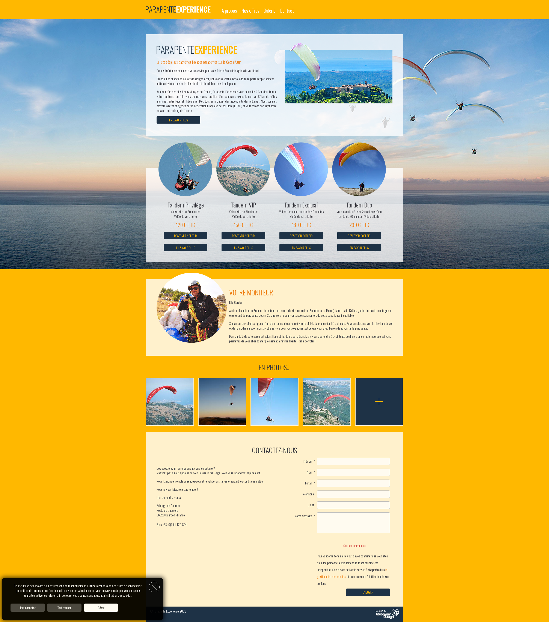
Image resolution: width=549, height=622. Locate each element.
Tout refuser (64, 607)
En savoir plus (178, 120)
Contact (287, 10)
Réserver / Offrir (185, 235)
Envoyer (368, 592)
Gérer (101, 607)
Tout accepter (27, 607)
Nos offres (250, 10)
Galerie (270, 10)
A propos (229, 10)
